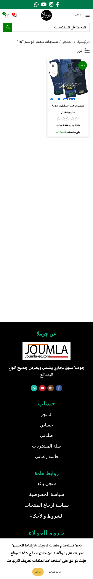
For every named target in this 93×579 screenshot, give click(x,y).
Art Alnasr (61, 132)
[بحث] (7, 27)
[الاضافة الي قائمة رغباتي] (54, 73)
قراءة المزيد (55, 572)
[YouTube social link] (44, 4)
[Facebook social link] (57, 4)
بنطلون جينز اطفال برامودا (68, 106)
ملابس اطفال (68, 112)
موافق (38, 571)
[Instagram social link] (51, 4)
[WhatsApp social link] (36, 4)
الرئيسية (83, 42)
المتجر (67, 42)
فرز (79, 51)
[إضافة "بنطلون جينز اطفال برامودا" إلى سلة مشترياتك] (54, 65)
